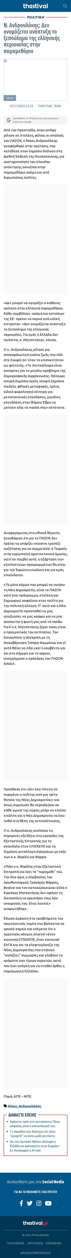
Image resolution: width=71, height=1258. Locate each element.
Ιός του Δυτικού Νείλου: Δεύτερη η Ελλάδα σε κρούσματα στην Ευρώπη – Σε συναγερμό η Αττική (35, 1146)
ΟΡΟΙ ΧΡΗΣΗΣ (35, 1243)
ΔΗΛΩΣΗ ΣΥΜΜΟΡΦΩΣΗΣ (36, 1253)
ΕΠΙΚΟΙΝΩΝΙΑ (53, 1243)
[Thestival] (35, 6)
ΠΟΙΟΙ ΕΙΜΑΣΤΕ (15, 1243)
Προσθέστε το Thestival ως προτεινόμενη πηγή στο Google (36, 120)
